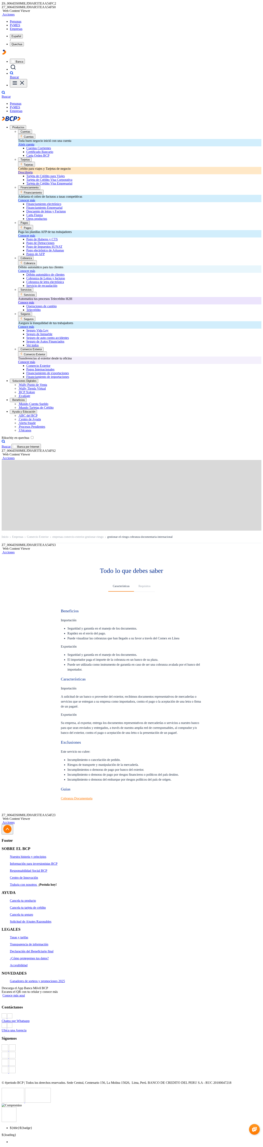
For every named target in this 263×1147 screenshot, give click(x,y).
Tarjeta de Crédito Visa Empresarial (49, 183)
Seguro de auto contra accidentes (47, 338)
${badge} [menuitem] (21, 1128)
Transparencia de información (29, 944)
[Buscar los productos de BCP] (13, 69)
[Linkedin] (131, 1070)
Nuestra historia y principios (28, 856)
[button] (8, 14)
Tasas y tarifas (19, 937)
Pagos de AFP (35, 254)
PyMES (15, 25)
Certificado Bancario (39, 152)
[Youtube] (131, 1063)
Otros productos (36, 218)
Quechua (17, 44)
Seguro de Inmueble (39, 334)
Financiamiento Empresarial (44, 207)
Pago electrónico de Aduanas (45, 250)
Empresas (16, 29)
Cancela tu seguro (21, 914)
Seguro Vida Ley (37, 330)
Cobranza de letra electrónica (45, 282)
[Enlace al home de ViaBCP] (4, 53)
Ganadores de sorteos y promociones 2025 (37, 981)
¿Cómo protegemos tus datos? (29, 958)
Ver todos (32, 345)
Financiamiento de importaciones (47, 377)
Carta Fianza (34, 215)
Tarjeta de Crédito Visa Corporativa (49, 179)
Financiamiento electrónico (43, 204)
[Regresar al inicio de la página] (7, 829)
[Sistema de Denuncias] (13, 1101)
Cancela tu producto (23, 900)
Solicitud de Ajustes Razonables (30, 921)
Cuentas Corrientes (38, 148)
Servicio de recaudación (41, 285)
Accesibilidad (19, 965)
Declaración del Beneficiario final (31, 951)
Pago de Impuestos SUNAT (44, 246)
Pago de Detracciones (40, 243)
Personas (15, 21)
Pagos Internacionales (40, 369)
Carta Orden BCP (38, 155)
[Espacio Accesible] (9, 1121)
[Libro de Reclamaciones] (38, 1101)
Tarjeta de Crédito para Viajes (45, 176)
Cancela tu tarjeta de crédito (28, 907)
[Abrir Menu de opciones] (18, 83)
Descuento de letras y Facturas (46, 211)
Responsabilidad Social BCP (28, 870)
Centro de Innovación (24, 877)
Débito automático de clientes (45, 274)
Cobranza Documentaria (76, 798)
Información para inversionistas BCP (34, 863)
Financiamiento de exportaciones (47, 373)
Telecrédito (33, 310)
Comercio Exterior (38, 365)
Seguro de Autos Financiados (45, 341)
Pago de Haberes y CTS (42, 239)
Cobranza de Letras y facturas (45, 278)
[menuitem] (135, 1142)
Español (16, 36)
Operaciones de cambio (41, 306)
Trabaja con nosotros (24, 884)
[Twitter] (131, 1055)
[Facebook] (131, 1048)
